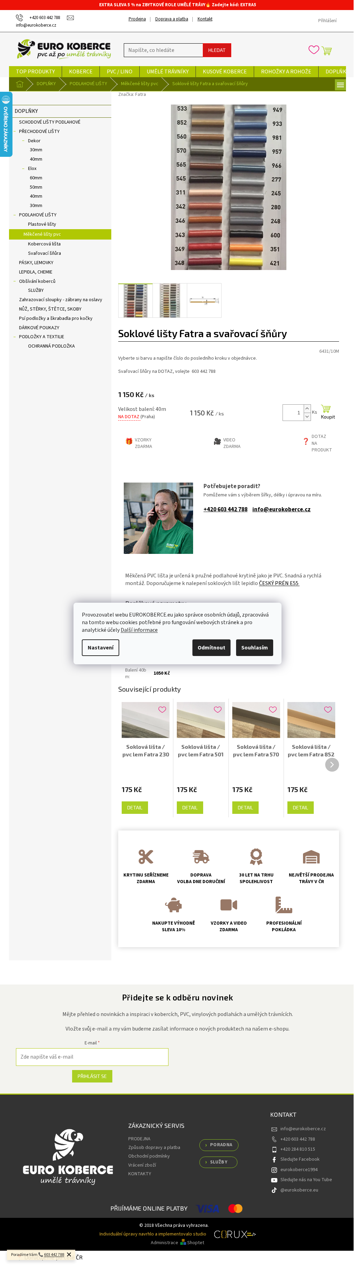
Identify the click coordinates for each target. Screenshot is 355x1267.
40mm (36, 159)
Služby (218, 1162)
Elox (32, 168)
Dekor (34, 140)
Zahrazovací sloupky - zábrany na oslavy (60, 299)
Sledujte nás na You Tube (306, 1179)
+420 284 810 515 (297, 1149)
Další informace (139, 630)
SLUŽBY (36, 290)
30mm (36, 149)
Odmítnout (211, 648)
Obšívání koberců (37, 281)
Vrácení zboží (142, 1165)
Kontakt (205, 19)
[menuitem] (35, 71)
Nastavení (100, 648)
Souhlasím (254, 648)
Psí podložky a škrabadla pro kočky (56, 318)
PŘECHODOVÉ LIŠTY (39, 131)
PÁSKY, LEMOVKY (36, 262)
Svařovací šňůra (44, 253)
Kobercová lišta (44, 244)
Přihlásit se (92, 1076)
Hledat (217, 50)
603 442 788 (54, 1255)
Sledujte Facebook (300, 1159)
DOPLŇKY (26, 111)
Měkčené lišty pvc (42, 234)
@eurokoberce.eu (299, 1190)
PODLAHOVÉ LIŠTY (38, 215)
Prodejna (137, 19)
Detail (134, 807)
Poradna (221, 1144)
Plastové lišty (42, 224)
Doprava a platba (171, 19)
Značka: (132, 94)
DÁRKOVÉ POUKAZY (39, 327)
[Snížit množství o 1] (307, 417)
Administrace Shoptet (177, 1242)
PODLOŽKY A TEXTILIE (41, 336)
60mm (36, 177)
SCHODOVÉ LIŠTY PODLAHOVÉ (49, 122)
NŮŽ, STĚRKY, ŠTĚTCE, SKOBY (50, 309)
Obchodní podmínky (149, 1156)
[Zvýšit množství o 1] (307, 409)
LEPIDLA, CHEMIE (35, 272)
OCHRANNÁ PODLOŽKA (51, 346)
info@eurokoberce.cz (281, 510)
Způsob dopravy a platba (154, 1147)
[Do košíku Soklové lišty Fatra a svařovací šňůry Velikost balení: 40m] (326, 412)
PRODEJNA (139, 1138)
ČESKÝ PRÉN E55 (279, 583)
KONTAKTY (139, 1173)
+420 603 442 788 (226, 510)
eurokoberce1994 (299, 1169)
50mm (36, 187)
